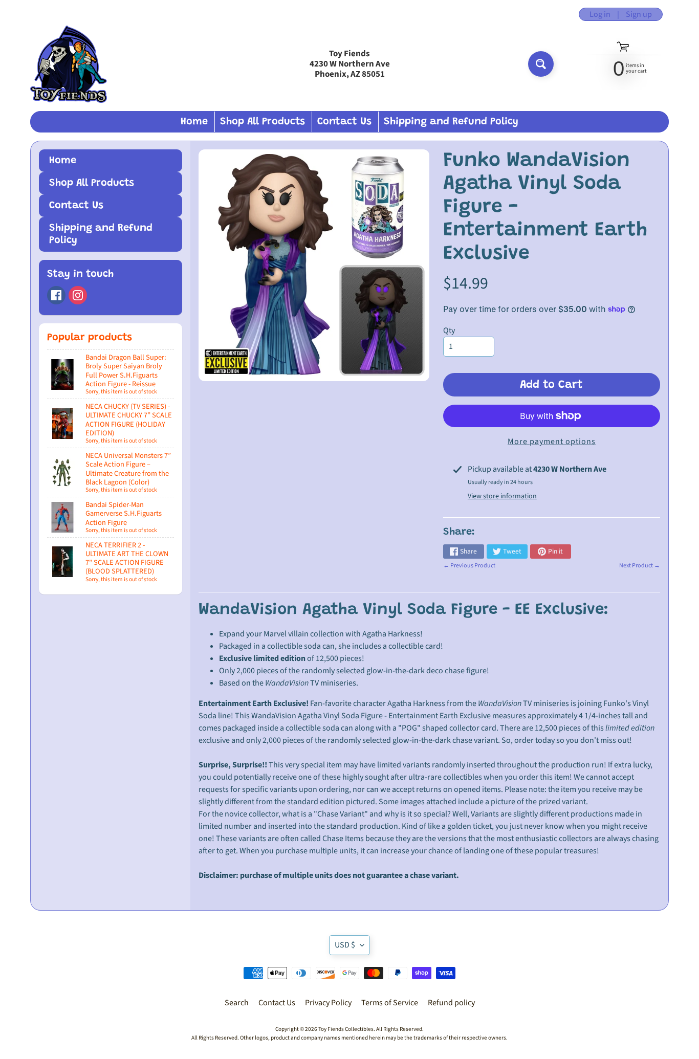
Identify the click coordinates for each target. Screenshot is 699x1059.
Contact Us (344, 122)
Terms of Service (389, 1002)
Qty (449, 330)
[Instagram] (78, 295)
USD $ (345, 945)
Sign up (639, 14)
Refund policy (451, 1002)
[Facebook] (56, 295)
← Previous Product (469, 565)
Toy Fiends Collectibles (346, 1029)
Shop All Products (262, 122)
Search (237, 1002)
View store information (502, 496)
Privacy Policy (328, 1002)
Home (194, 122)
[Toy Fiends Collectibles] (68, 64)
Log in (599, 14)
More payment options (552, 441)
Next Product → (639, 565)
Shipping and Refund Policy (451, 122)
